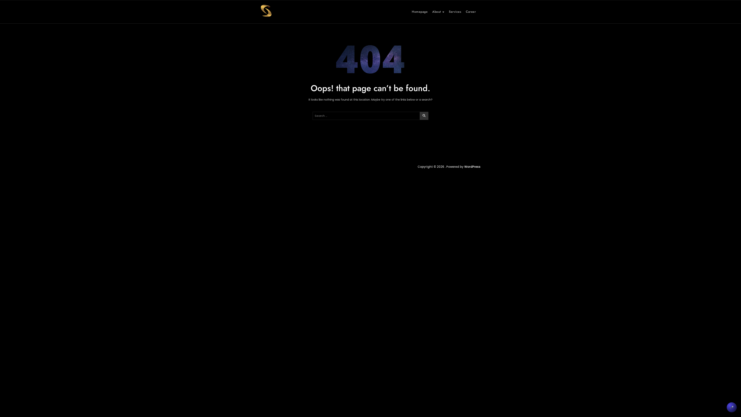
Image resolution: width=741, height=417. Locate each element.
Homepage (420, 11)
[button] (732, 407)
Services (455, 11)
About (436, 11)
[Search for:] (370, 116)
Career (471, 11)
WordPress (472, 167)
